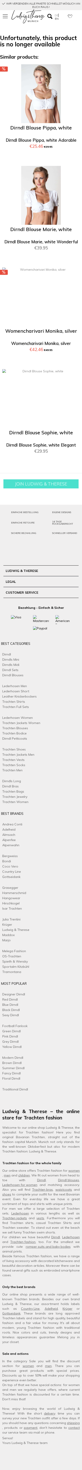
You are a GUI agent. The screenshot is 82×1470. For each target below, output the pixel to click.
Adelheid (8, 829)
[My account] (63, 16)
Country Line (11, 872)
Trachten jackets (14, 1218)
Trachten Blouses (15, 728)
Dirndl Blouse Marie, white (41, 229)
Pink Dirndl (10, 1036)
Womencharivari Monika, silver (41, 331)
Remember (70, 72)
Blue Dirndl (10, 1005)
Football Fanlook (15, 1026)
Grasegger (10, 888)
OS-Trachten (11, 956)
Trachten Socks (13, 765)
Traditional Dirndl (15, 1089)
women (74, 1171)
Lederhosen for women (19, 1185)
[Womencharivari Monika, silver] (41, 297)
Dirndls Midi (10, 665)
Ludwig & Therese (15, 930)
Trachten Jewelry (14, 797)
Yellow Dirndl (12, 1047)
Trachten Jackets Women (21, 723)
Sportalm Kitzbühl (15, 967)
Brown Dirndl (12, 1063)
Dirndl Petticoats (14, 738)
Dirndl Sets (10, 670)
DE (56, 15)
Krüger (7, 925)
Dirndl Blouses (12, 675)
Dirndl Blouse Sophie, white (41, 432)
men (7, 1175)
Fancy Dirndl (11, 1073)
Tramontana (11, 972)
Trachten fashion (23, 1242)
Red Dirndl (10, 999)
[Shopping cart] (76, 16)
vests (40, 1218)
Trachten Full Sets (15, 707)
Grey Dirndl (10, 1042)
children (24, 1175)
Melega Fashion (14, 951)
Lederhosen (20, 1213)
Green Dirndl (11, 1031)
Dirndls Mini (10, 659)
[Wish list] (70, 16)
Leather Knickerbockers (19, 696)
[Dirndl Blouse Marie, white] (41, 195)
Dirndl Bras (10, 786)
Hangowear (11, 898)
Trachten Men (12, 770)
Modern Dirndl (12, 1058)
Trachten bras (42, 1190)
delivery (49, 1413)
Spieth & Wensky (15, 961)
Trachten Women (15, 802)
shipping (73, 1423)
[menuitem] (5, 16)
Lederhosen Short (15, 691)
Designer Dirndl (13, 994)
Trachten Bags (13, 791)
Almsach (8, 835)
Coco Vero (10, 866)
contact (74, 1428)
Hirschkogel (11, 903)
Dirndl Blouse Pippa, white (41, 128)
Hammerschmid (14, 893)
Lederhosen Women (17, 718)
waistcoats (63, 1190)
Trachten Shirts (13, 702)
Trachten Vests (13, 760)
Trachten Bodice (14, 733)
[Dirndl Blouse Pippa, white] (41, 93)
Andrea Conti (12, 824)
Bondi (6, 861)
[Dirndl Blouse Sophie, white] (41, 398)
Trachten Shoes (14, 749)
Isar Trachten (12, 908)
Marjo (6, 940)
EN (57, 18)
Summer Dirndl (13, 1068)
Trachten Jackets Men (18, 755)
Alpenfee (9, 840)
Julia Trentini (11, 919)
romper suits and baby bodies (48, 1247)
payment (30, 1428)
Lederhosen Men (14, 686)
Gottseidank (11, 877)
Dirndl (6, 654)
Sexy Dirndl (10, 1015)
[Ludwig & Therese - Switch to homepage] (28, 16)
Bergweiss (10, 856)
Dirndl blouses (68, 1180)
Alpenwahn (10, 845)
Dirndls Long (11, 781)
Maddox (8, 935)
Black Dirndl (11, 1010)
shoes (6, 1194)
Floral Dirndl (11, 1078)
